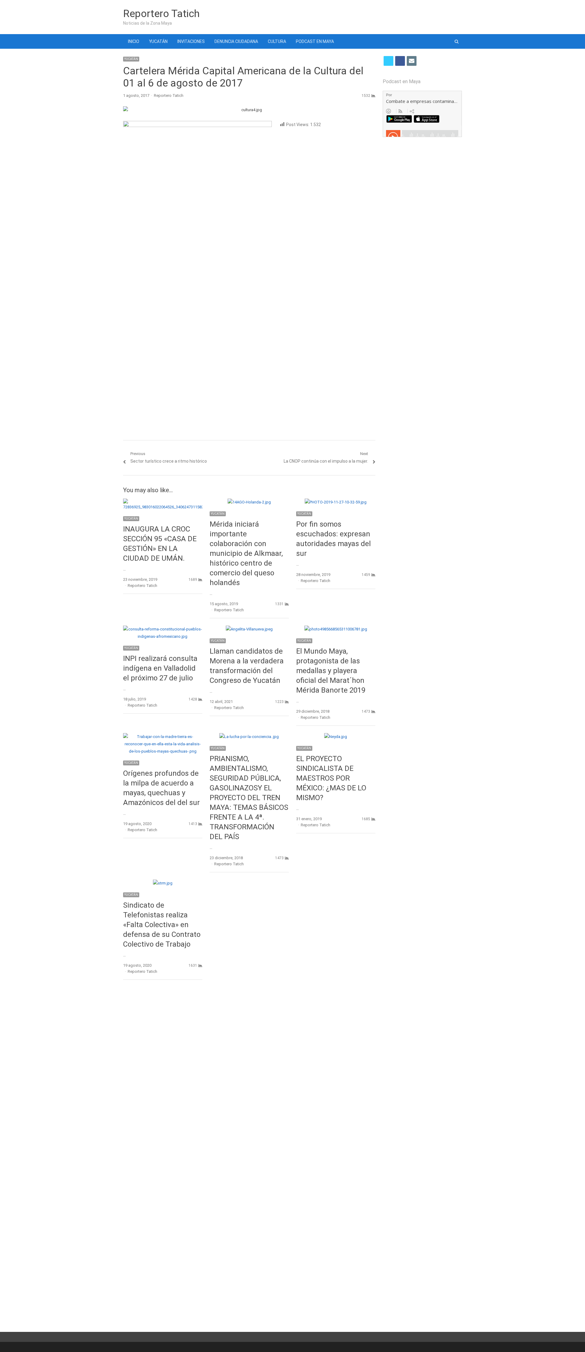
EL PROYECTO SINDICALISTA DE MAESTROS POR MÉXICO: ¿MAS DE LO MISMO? (331, 778)
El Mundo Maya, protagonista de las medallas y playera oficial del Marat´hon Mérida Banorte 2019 (330, 670)
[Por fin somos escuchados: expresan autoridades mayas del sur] (336, 502)
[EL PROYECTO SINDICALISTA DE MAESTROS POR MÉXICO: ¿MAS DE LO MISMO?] (335, 736)
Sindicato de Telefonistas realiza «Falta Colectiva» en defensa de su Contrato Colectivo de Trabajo (161, 924)
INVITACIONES (191, 41)
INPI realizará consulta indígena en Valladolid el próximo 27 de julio (160, 668)
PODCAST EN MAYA (315, 41)
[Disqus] (249, 1073)
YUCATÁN (158, 41)
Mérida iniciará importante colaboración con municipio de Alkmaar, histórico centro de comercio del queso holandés (246, 553)
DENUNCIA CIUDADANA (236, 41)
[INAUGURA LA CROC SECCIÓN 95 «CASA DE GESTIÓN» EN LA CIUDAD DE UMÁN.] (162, 502)
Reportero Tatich (161, 13)
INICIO (133, 41)
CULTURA (277, 41)
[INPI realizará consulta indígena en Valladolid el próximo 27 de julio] (162, 629)
